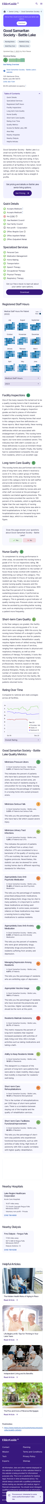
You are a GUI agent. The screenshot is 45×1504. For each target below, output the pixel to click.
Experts (5, 1461)
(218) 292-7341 (9, 82)
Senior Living (13, 11)
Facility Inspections (14, 107)
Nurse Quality (12, 114)
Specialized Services (14, 101)
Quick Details (12, 97)
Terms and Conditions (32, 1452)
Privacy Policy (29, 1456)
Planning (26, 1447)
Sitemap (26, 1461)
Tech (4, 1456)
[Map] (22, 1169)
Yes (17, 540)
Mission (5, 1452)
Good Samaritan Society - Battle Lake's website (21, 71)
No (31, 540)
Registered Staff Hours (15, 104)
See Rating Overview (11, 64)
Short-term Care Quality (16, 118)
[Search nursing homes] (36, 3)
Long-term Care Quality (15, 111)
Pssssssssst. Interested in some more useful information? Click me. (24, 1496)
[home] (10, 4)
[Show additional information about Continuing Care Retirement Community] (16, 216)
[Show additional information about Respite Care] (25, 231)
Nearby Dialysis (12, 138)
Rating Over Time (13, 121)
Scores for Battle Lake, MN (17, 128)
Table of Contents (12, 94)
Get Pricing (20, 193)
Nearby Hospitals (13, 135)
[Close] (40, 1496)
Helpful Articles (12, 141)
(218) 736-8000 (10, 1215)
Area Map (10, 131)
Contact (5, 1447)
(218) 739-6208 (10, 1250)
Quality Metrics (12, 125)
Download (21, 23)
